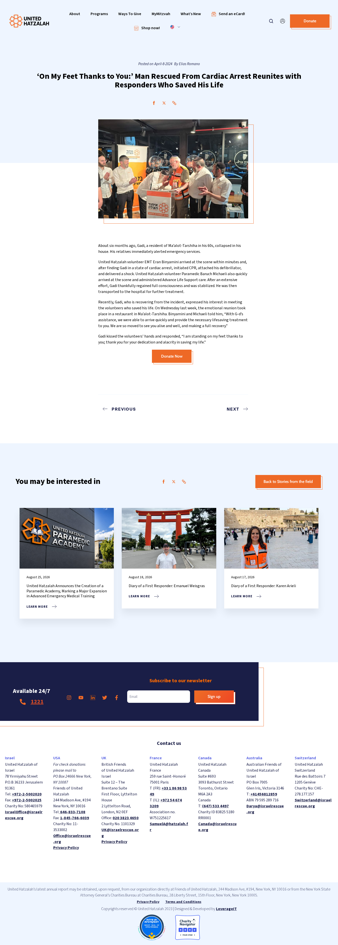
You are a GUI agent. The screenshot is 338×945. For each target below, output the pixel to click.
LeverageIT (226, 909)
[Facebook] (153, 103)
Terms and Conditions (183, 901)
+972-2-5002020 (27, 794)
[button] (74, 14)
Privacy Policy (66, 847)
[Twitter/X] (164, 103)
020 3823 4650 (126, 818)
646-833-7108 (72, 812)
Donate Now (172, 356)
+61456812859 (263, 794)
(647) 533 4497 (215, 806)
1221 (37, 701)
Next (233, 409)
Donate (310, 21)
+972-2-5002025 (27, 800)
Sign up (214, 696)
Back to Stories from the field (288, 481)
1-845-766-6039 (74, 818)
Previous (124, 409)
